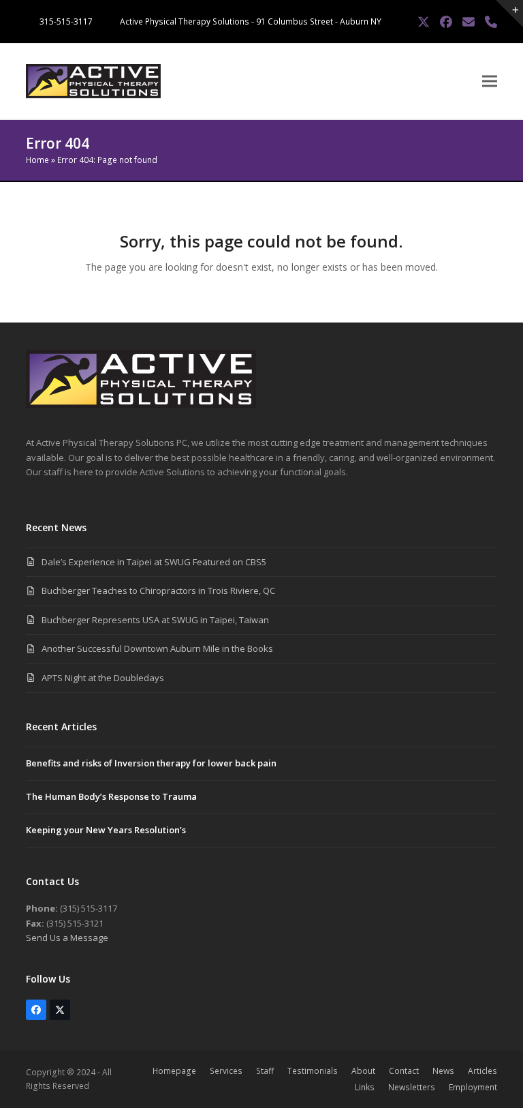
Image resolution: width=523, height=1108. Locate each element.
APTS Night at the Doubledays (103, 678)
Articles (482, 1071)
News (443, 1071)
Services (226, 1071)
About (363, 1071)
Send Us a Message (67, 937)
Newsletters (411, 1087)
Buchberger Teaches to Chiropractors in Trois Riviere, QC (158, 590)
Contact (404, 1071)
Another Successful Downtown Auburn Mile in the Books (157, 648)
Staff (265, 1071)
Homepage (174, 1071)
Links (365, 1087)
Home (37, 160)
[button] (489, 81)
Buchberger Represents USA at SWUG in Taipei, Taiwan (155, 620)
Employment (473, 1087)
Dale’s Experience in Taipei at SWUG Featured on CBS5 (154, 562)
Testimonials (312, 1071)
